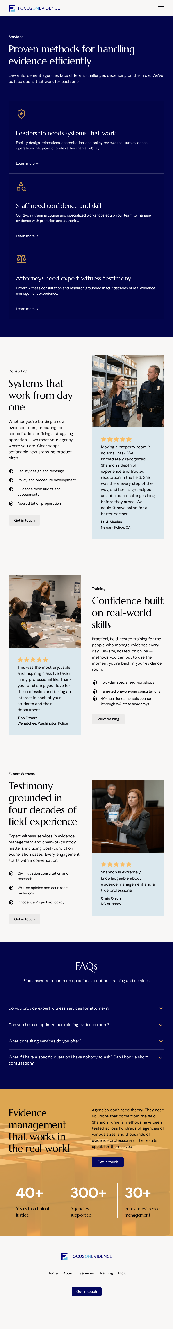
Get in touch (24, 520)
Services (86, 1273)
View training (108, 719)
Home (53, 1273)
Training (106, 1273)
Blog (122, 1273)
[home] (34, 8)
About (68, 1273)
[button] (159, 8)
